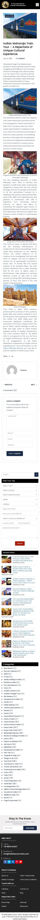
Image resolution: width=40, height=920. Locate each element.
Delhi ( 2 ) (7, 674)
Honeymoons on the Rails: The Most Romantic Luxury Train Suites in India (23, 623)
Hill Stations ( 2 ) (10, 696)
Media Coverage (8, 879)
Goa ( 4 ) (7, 688)
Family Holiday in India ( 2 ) (14, 679)
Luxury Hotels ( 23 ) (11, 722)
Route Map (6, 902)
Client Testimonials (27, 876)
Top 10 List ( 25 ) (10, 761)
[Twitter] (9, 862)
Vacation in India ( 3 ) (12, 792)
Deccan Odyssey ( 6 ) (12, 671)
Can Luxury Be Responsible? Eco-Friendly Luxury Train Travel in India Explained (23, 601)
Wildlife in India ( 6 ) (11, 795)
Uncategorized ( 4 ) (11, 786)
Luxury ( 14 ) (8, 713)
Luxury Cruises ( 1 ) (11, 719)
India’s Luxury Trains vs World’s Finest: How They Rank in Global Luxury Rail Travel (22, 570)
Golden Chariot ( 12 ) (12, 691)
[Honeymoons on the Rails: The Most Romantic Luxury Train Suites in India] (6, 623)
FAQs (3, 893)
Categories (8, 664)
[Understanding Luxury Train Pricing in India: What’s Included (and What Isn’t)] (6, 559)
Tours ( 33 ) (8, 772)
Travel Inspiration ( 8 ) (12, 781)
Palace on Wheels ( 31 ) (13, 741)
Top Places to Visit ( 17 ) (13, 764)
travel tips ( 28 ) (10, 784)
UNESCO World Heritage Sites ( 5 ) (17, 789)
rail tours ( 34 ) (10, 744)
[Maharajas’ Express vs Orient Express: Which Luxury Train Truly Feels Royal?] (6, 654)
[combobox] (20, 490)
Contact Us (24, 889)
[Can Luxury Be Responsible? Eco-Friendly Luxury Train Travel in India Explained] (6, 601)
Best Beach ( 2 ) (10, 668)
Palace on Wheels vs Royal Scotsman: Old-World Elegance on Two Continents (24, 643)
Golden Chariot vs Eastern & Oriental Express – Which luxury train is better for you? (24, 581)
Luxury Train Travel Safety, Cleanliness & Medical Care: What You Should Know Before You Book (23, 612)
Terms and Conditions (28, 879)
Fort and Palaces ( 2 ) (12, 685)
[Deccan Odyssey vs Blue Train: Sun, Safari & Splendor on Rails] (6, 591)
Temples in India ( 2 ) (12, 755)
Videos (4, 906)
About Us (5, 876)
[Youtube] (20, 862)
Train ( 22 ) (8, 775)
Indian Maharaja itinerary (13, 348)
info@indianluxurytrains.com (16, 854)
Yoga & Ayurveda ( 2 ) (12, 800)
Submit (20, 543)
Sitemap (23, 902)
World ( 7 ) (8, 798)
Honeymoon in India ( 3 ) (13, 699)
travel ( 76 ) (8, 778)
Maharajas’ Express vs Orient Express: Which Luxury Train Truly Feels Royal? (24, 653)
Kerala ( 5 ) (8, 710)
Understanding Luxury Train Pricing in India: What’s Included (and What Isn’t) (23, 559)
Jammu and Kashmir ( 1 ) (13, 708)
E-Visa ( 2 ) (8, 677)
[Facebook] (5, 862)
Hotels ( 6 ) (8, 702)
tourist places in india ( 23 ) (14, 769)
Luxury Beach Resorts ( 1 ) (14, 716)
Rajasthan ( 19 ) (10, 747)
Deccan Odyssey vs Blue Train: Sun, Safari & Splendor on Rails (23, 591)
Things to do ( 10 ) (11, 758)
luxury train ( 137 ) (11, 727)
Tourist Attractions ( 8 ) (13, 767)
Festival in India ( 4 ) (12, 682)
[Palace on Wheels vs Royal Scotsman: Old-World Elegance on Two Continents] (6, 644)
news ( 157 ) (8, 739)
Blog (21, 893)
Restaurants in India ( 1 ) (13, 750)
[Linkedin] (13, 862)
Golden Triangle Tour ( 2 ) (14, 694)
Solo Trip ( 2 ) (9, 753)
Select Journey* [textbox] (9, 490)
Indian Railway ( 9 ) (11, 705)
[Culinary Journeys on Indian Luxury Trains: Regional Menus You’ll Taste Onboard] (6, 633)
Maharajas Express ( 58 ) (13, 733)
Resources (24, 906)
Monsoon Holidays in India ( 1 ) (16, 736)
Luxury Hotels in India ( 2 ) (14, 724)
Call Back (5, 889)
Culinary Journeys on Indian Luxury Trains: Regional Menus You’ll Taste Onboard (23, 633)
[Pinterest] (16, 862)
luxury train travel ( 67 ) (13, 730)
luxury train (9, 16)
